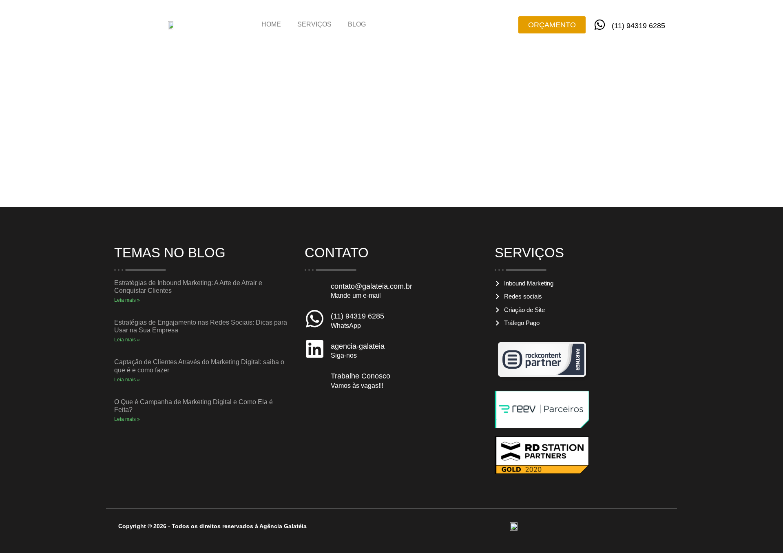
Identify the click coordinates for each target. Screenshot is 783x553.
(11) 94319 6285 (638, 26)
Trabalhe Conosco (360, 376)
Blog (357, 24)
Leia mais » (127, 300)
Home (271, 24)
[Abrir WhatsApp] (762, 532)
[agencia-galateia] (315, 349)
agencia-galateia (358, 346)
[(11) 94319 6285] (600, 25)
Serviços (314, 24)
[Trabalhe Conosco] (315, 379)
